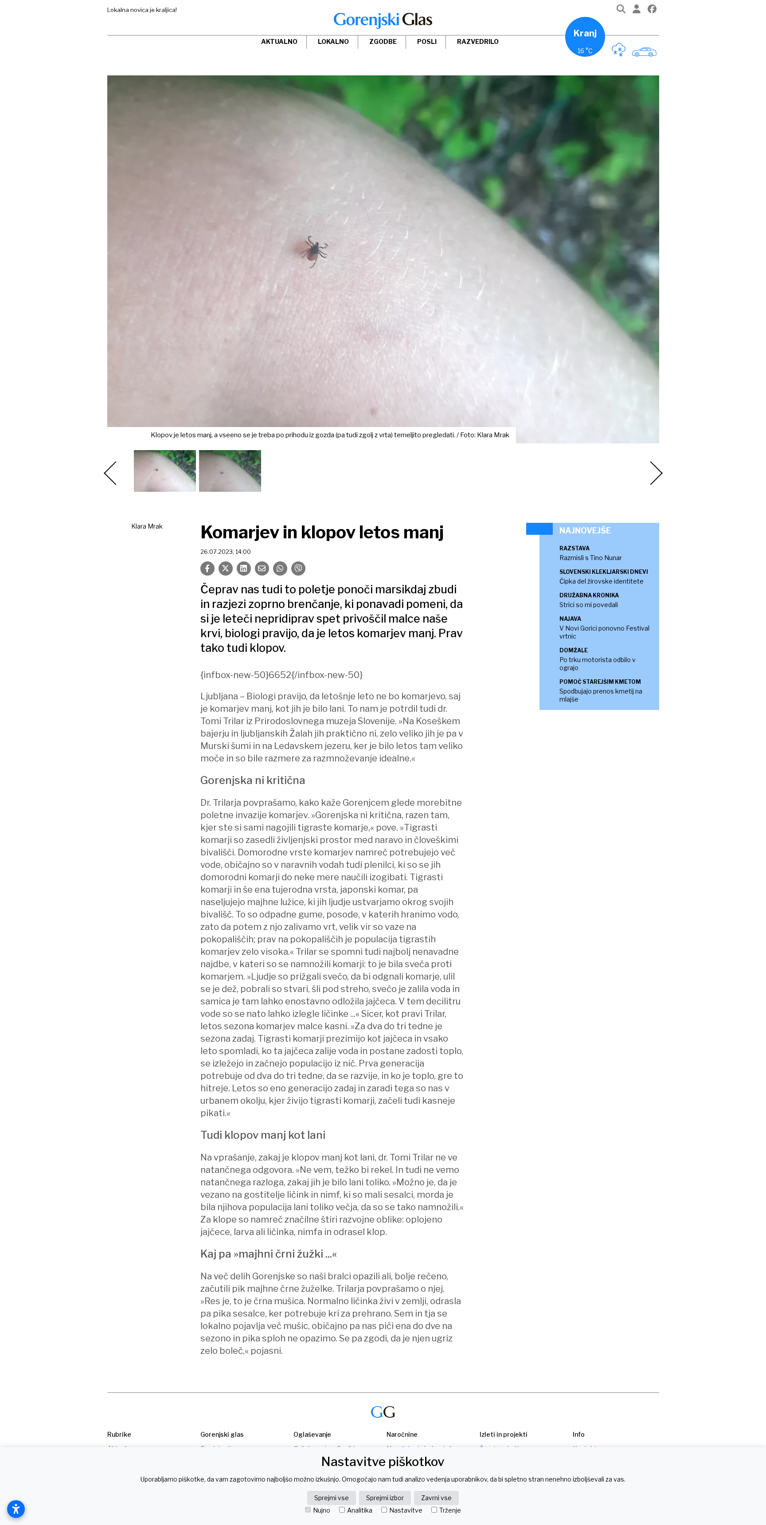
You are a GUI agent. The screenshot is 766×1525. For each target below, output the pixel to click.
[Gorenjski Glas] (383, 1412)
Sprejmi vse (331, 1497)
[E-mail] (262, 568)
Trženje (450, 1510)
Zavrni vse (436, 1497)
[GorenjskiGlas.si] (383, 21)
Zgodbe (383, 41)
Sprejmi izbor (385, 1497)
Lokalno (333, 41)
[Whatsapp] (280, 568)
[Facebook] (652, 11)
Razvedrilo (478, 41)
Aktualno (279, 41)
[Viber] (298, 568)
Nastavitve (405, 1510)
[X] (226, 568)
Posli (427, 41)
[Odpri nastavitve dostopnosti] (16, 1509)
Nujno (321, 1510)
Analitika (359, 1510)
